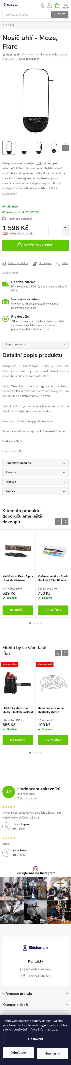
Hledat (59, 14)
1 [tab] (30, 623)
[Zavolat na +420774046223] (42, 5)
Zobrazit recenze (27, 798)
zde (54, 1029)
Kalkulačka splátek (21, 233)
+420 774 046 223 (38, 976)
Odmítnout (18, 1052)
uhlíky (39, 163)
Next (65, 521)
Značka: (10, 273)
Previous (58, 521)
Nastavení (35, 1039)
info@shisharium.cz (38, 969)
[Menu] (66, 5)
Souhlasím (52, 1053)
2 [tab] (34, 623)
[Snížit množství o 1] (65, 233)
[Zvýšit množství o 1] (65, 227)
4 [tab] (41, 623)
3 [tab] (37, 623)
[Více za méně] (18, 683)
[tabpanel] (18, 573)
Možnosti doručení (20, 219)
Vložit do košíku (38, 245)
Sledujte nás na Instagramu (36, 873)
